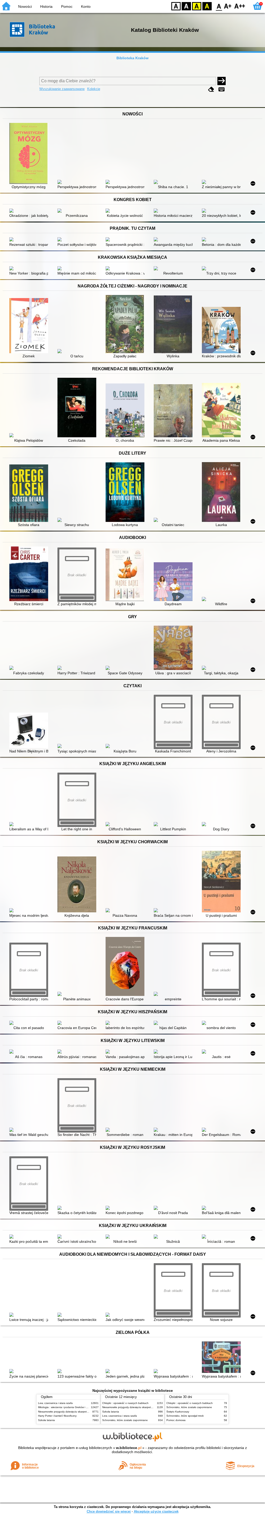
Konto (86, 6)
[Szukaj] (221, 81)
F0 (219, 6)
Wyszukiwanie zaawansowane (62, 89)
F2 (239, 6)
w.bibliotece (129, 1448)
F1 (227, 6)
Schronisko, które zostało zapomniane (125, 1420)
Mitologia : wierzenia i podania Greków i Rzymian (67, 1407)
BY (207, 6)
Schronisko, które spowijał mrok (185, 1415)
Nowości (25, 6)
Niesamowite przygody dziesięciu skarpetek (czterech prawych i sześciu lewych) (85, 1411)
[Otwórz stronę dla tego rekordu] (30, 154)
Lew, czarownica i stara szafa (55, 1403)
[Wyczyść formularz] (211, 89)
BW (186, 6)
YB (197, 6)
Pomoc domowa (176, 1420)
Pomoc (66, 6)
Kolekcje (93, 89)
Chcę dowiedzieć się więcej (109, 1511)
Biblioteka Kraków (132, 58)
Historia (46, 6)
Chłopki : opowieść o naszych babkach (125, 1403)
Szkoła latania (46, 1420)
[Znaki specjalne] (221, 89)
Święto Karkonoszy (177, 1411)
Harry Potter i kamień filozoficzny (57, 1415)
